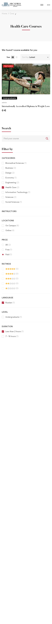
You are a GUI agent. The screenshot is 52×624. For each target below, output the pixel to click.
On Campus (12, 225)
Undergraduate (13, 317)
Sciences (10, 197)
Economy (11, 178)
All (8, 245)
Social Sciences (13, 202)
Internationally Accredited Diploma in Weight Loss (26, 106)
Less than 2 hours (14, 331)
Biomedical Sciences (15, 163)
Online (9, 230)
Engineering (12, 182)
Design (10, 173)
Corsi (12, 13)
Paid (8, 254)
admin (4, 102)
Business (10, 168)
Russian (10, 302)
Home (4, 13)
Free (8, 249)
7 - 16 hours (12, 336)
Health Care (12, 187)
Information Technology (17, 192)
